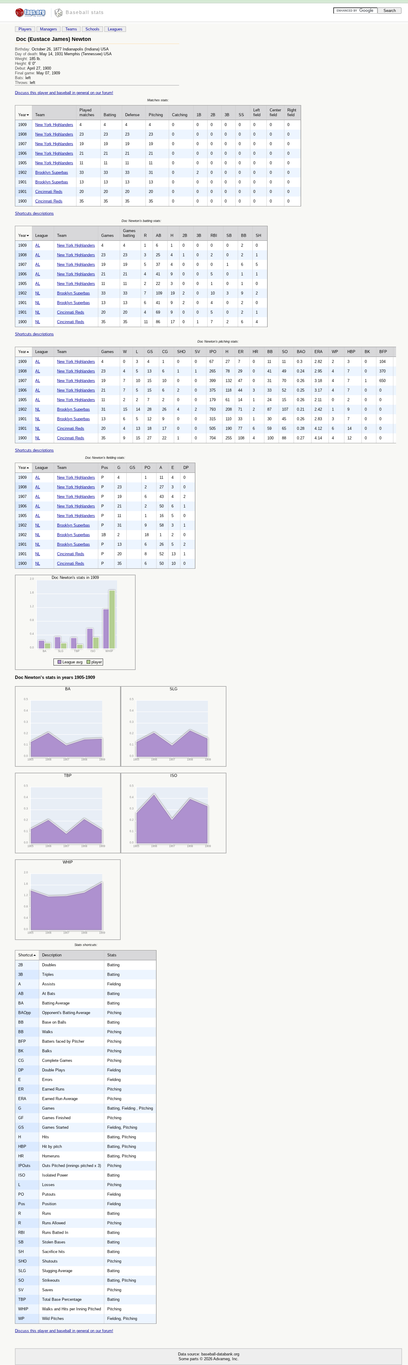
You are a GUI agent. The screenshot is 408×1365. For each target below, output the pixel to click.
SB (229, 235)
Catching (179, 115)
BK (367, 351)
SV (197, 351)
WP (335, 351)
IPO (212, 351)
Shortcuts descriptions (34, 213)
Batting (110, 115)
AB (158, 235)
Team (40, 115)
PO (147, 467)
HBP (351, 351)
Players (25, 29)
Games (107, 235)
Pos (104, 467)
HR (255, 351)
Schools (92, 29)
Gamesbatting (129, 233)
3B (227, 115)
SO (285, 351)
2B (213, 115)
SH (258, 235)
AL (37, 245)
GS (150, 351)
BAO (301, 351)
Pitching (156, 115)
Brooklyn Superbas (51, 172)
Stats (111, 955)
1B (199, 115)
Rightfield (291, 112)
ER (240, 351)
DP (186, 467)
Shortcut (25, 955)
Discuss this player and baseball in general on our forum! (64, 93)
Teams (71, 29)
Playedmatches (86, 112)
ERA (319, 351)
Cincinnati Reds (48, 191)
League (41, 235)
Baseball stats (85, 12)
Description (52, 955)
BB (243, 235)
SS (241, 115)
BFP (383, 351)
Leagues (115, 29)
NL (37, 293)
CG (165, 351)
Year (22, 115)
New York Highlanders (54, 124)
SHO (181, 351)
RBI (214, 235)
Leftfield (256, 112)
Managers (48, 29)
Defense (132, 115)
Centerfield (275, 112)
